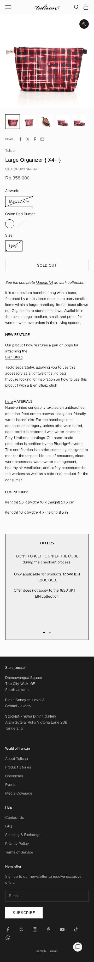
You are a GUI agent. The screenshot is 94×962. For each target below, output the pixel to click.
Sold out (47, 265)
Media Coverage (18, 793)
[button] (77, 947)
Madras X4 (44, 282)
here (9, 401)
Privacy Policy (17, 843)
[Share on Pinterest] (35, 139)
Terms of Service (19, 852)
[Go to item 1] (29, 121)
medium (40, 316)
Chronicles (14, 776)
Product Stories (18, 767)
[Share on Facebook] (20, 139)
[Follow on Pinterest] (48, 929)
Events (10, 784)
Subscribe (24, 913)
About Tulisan (16, 758)
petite (72, 316)
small (53, 316)
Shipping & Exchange (22, 834)
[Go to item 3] (62, 121)
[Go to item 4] (79, 121)
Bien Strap (13, 357)
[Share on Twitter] (28, 139)
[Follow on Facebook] (7, 929)
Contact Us (14, 817)
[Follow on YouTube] (62, 929)
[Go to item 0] (12, 121)
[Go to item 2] (46, 121)
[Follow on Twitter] (21, 929)
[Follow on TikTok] (75, 929)
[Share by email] (42, 139)
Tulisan (10, 151)
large (28, 316)
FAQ (8, 826)
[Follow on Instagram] (35, 929)
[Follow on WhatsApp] (7, 937)
